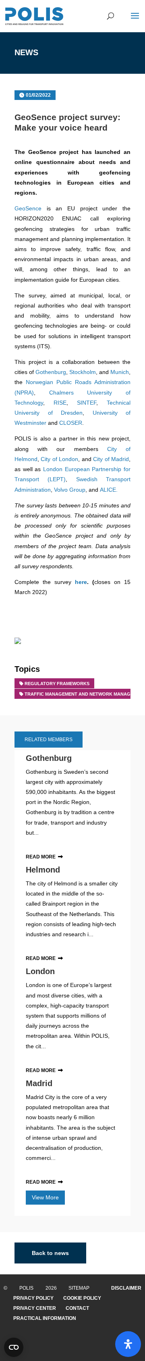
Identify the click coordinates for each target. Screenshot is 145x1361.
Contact (77, 1308)
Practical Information (44, 1318)
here (81, 582)
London (40, 971)
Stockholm (82, 372)
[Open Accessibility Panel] (128, 1344)
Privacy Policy (33, 1298)
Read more (41, 857)
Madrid (39, 1083)
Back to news (50, 1253)
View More (45, 1197)
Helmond (43, 869)
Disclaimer (126, 1288)
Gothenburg (50, 372)
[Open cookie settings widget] (13, 1347)
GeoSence (27, 208)
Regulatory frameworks (57, 683)
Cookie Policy (82, 1298)
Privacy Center (34, 1308)
